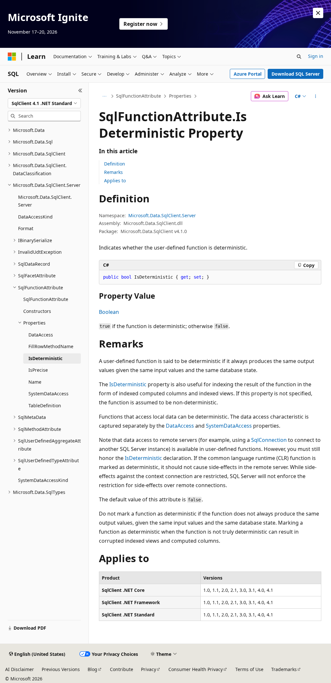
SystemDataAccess (229, 425)
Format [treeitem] (25, 228)
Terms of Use (249, 669)
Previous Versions (61, 669)
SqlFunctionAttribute (138, 96)
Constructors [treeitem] (37, 311)
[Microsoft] (12, 56)
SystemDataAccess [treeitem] (48, 393)
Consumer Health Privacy (195, 669)
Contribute (121, 669)
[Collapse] (80, 90)
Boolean (109, 311)
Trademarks (284, 669)
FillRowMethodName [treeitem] (50, 346)
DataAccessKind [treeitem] (35, 217)
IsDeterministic (127, 384)
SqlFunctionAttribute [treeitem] (45, 299)
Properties (180, 96)
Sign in (315, 56)
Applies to (115, 180)
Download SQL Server (296, 74)
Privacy (148, 669)
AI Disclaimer (19, 669)
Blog (92, 669)
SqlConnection (269, 439)
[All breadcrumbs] (104, 96)
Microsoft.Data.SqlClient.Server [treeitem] (45, 201)
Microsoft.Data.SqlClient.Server (162, 215)
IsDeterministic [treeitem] (45, 358)
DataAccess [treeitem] (40, 335)
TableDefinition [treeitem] (44, 405)
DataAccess (180, 425)
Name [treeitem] (34, 382)
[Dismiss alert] (318, 13)
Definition (114, 164)
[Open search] (299, 56)
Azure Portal (248, 74)
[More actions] (315, 96)
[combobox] (44, 103)
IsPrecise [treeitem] (38, 370)
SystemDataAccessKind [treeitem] (43, 480)
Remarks (113, 172)
